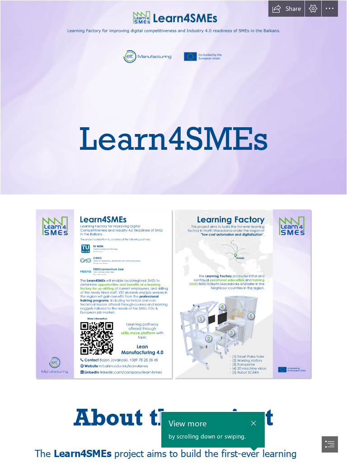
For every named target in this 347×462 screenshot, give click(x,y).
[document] (173, 231)
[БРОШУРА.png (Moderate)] (173, 294)
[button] (286, 8)
